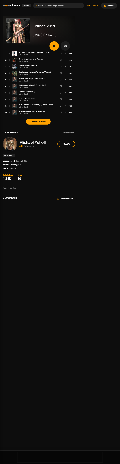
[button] (38, 53)
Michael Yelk (23, 55)
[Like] (61, 53)
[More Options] (65, 53)
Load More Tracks (38, 121)
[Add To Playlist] (9, 53)
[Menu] (4, 5)
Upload (110, 5)
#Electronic (9, 155)
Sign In (95, 6)
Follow (66, 144)
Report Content (10, 188)
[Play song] (54, 46)
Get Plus (26, 5)
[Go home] (12, 5)
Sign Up (89, 6)
